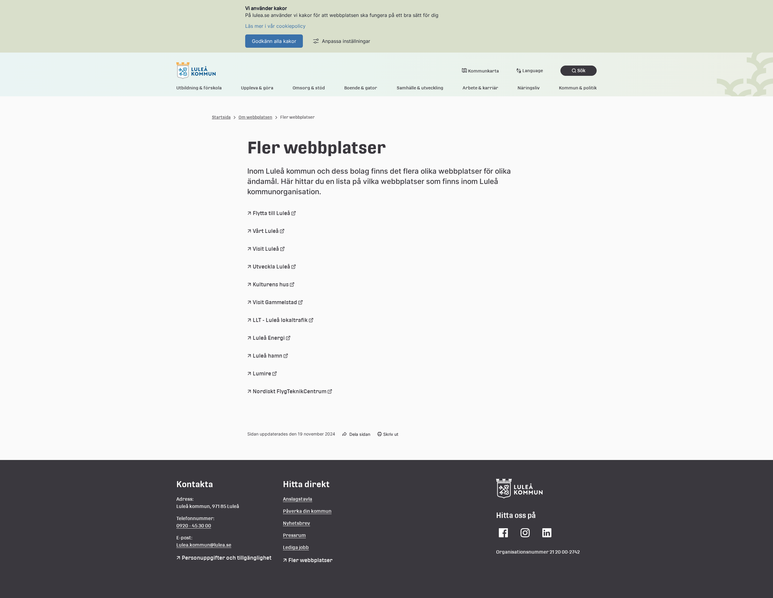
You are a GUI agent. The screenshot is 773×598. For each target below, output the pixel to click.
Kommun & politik (578, 87)
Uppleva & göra (257, 87)
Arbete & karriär (480, 87)
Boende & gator (360, 87)
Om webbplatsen (255, 117)
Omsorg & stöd (309, 87)
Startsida (221, 117)
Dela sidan (359, 434)
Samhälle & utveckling (420, 87)
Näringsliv (529, 87)
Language (532, 70)
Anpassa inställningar (346, 41)
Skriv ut (390, 434)
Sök (581, 70)
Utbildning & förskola (199, 87)
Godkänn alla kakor (274, 41)
